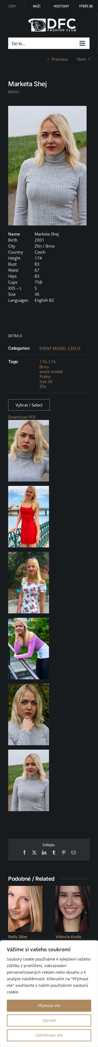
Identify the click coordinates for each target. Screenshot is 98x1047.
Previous (59, 59)
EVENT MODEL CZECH (59, 348)
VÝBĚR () (86, 6)
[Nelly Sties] (25, 909)
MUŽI (36, 6)
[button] (12, 913)
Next (81, 59)
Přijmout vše (49, 1005)
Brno (44, 366)
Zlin (43, 386)
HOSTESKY (61, 6)
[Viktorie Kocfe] (73, 909)
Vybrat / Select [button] (29, 405)
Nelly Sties (17, 936)
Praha (44, 376)
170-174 (47, 361)
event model (51, 371)
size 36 (46, 381)
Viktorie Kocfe (68, 936)
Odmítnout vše (49, 1035)
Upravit (49, 1020)
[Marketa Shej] (47, 165)
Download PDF (22, 417)
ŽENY (12, 6)
